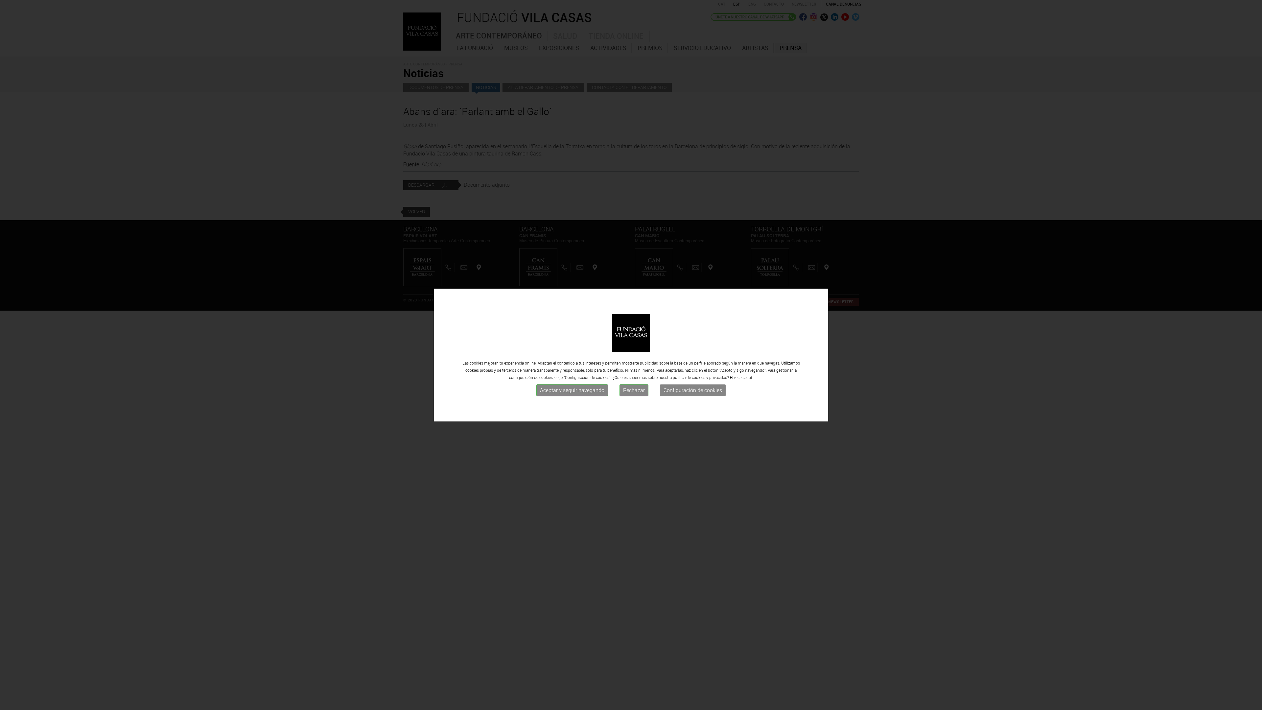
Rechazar (634, 390)
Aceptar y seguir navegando (572, 390)
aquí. (748, 377)
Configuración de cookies (693, 390)
